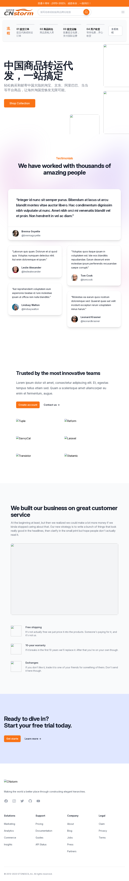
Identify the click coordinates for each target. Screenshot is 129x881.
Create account (27, 404)
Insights (8, 844)
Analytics (9, 830)
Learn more (33, 738)
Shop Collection (20, 103)
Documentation (44, 830)
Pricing (39, 823)
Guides (39, 837)
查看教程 (114, 31)
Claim (102, 823)
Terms (102, 837)
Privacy (103, 830)
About (70, 823)
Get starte (12, 738)
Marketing (9, 823)
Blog (69, 830)
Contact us (52, 404)
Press (70, 844)
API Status (41, 844)
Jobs (70, 837)
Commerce (10, 837)
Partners (71, 851)
